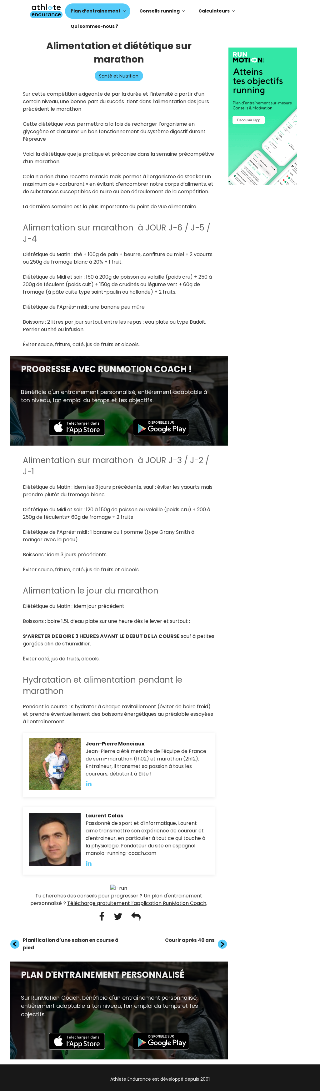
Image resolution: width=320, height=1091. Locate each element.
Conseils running (159, 11)
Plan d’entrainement (96, 11)
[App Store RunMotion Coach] (77, 433)
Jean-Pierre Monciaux (115, 743)
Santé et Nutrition (118, 76)
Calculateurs (214, 11)
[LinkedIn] (92, 783)
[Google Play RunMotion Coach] (161, 434)
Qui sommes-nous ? (94, 26)
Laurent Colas (104, 815)
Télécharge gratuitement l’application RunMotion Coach (136, 903)
